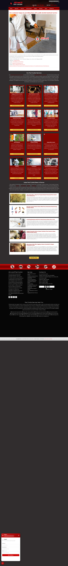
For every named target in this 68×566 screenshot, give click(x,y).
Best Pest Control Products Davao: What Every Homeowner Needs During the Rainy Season (42, 207)
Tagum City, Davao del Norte (28, 311)
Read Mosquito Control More (34, 129)
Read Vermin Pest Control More (17, 129)
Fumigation (34, 166)
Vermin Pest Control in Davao (32, 274)
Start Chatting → (11, 555)
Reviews (40, 8)
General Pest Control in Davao (51, 166)
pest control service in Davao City (17, 74)
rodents (28, 185)
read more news (34, 257)
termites (17, 185)
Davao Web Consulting (48, 338)
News (46, 8)
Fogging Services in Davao (17, 94)
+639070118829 (45, 282)
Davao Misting (30, 283)
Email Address (4, 547)
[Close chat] (18, 535)
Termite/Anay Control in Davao (32, 289)
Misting (17, 166)
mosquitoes (34, 185)
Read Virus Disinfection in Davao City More (51, 105)
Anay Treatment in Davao (34, 94)
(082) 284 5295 (17, 60)
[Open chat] (2, 563)
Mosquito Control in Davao (33, 275)
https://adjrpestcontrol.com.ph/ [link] (19, 64)
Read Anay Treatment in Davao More (34, 105)
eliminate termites (38, 74)
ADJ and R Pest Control (31, 304)
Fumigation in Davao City (32, 285)
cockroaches (44, 74)
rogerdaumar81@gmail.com (17, 63)
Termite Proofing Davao (32, 280)
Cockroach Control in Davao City (32, 278)
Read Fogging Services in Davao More (17, 105)
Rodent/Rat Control (51, 142)
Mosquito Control (34, 118)
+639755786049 (45, 280)
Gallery (35, 8)
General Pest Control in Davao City (32, 287)
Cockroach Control (51, 118)
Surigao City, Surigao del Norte (28, 314)
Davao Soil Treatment (32, 279)
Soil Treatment (17, 142)
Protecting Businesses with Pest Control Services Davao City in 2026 (41, 219)
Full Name (4, 543)
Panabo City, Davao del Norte (41, 311)
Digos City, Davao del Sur (52, 311)
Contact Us (51, 8)
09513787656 (20, 61)
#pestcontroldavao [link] (13, 65)
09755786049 (15, 61)
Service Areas (29, 8)
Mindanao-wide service (53, 1)
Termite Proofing (34, 142)
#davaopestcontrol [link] (21, 65)
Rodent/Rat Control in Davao (32, 282)
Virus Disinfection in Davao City (51, 94)
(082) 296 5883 (46, 279)
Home (11, 8)
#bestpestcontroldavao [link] (29, 65)
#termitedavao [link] (46, 65)
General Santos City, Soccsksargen (17, 313)
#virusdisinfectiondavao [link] (38, 65)
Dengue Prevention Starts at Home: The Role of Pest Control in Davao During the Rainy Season (41, 232)
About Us (16, 8)
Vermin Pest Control (17, 118)
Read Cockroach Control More (51, 129)
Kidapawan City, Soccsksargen (31, 313)
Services (22, 8)
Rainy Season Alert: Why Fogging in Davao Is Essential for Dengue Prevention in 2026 (40, 245)
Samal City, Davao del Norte (43, 313)
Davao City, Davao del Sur (17, 311)
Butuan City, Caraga (18, 314)
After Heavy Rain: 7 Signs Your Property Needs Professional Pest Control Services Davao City (42, 195)
